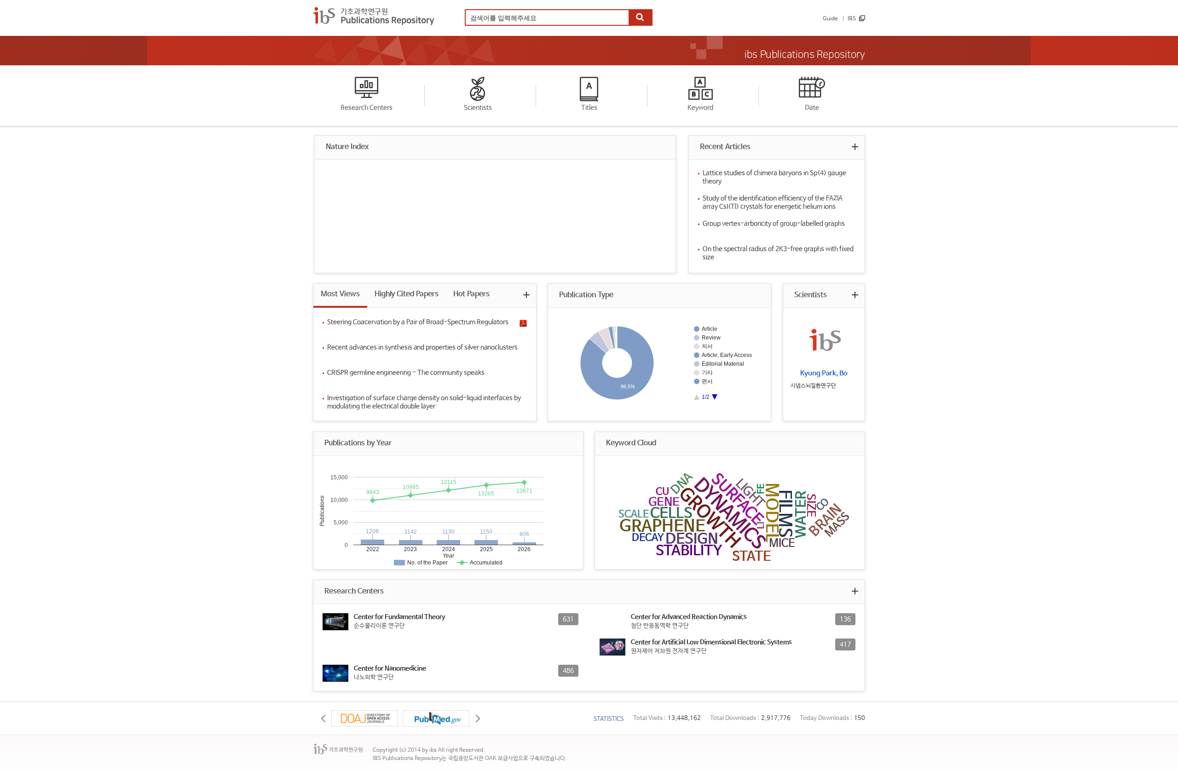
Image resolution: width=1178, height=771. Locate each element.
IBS (852, 19)
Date (812, 107)
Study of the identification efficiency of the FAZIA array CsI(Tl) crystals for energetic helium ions (773, 202)
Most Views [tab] (340, 294)
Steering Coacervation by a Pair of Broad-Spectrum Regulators (417, 322)
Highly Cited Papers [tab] (407, 294)
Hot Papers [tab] (471, 294)
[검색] (640, 18)
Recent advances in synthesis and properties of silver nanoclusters (422, 347)
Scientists (478, 107)
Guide (830, 19)
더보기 (854, 146)
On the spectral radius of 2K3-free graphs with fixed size (778, 253)
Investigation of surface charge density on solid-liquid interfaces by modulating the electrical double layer (424, 402)
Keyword (700, 107)
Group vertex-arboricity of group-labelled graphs (774, 223)
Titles (589, 107)
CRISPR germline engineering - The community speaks (406, 372)
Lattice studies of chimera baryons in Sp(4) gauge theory (774, 177)
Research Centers (367, 107)
